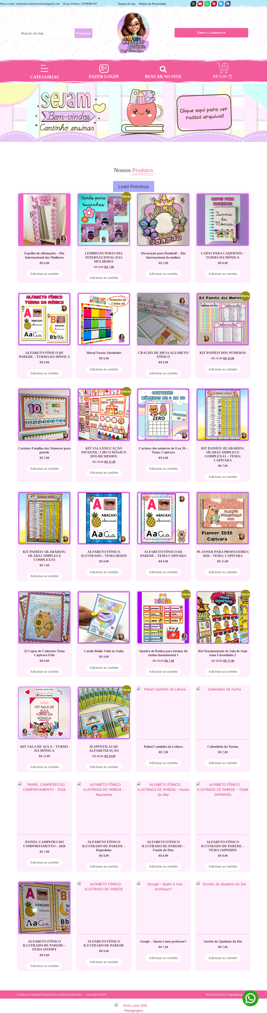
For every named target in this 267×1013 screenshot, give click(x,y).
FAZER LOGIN (104, 76)
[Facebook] (228, 4)
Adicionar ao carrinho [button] (44, 274)
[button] (163, 69)
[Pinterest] (214, 4)
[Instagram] (193, 4)
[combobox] (47, 33)
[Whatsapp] (207, 4)
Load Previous (133, 186)
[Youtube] (200, 4)
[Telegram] (221, 4)
